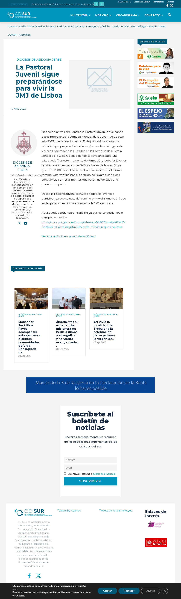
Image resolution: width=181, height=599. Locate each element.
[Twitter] (172, 6)
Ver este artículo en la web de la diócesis (69, 236)
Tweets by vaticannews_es (115, 510)
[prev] (96, 4)
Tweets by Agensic (69, 510)
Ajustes (150, 590)
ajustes (20, 595)
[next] (102, 4)
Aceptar (107, 590)
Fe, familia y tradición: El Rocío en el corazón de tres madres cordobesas (65, 4)
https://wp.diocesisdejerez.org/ (22, 175)
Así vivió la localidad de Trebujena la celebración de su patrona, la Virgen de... (104, 330)
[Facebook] (167, 6)
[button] (169, 15)
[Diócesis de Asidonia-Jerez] (24, 142)
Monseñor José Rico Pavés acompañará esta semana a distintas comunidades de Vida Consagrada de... (29, 337)
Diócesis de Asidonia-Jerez (39, 59)
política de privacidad (104, 473)
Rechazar (129, 590)
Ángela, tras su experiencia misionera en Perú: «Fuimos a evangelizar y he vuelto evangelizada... (67, 333)
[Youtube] (25, 223)
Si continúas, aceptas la (91, 473)
